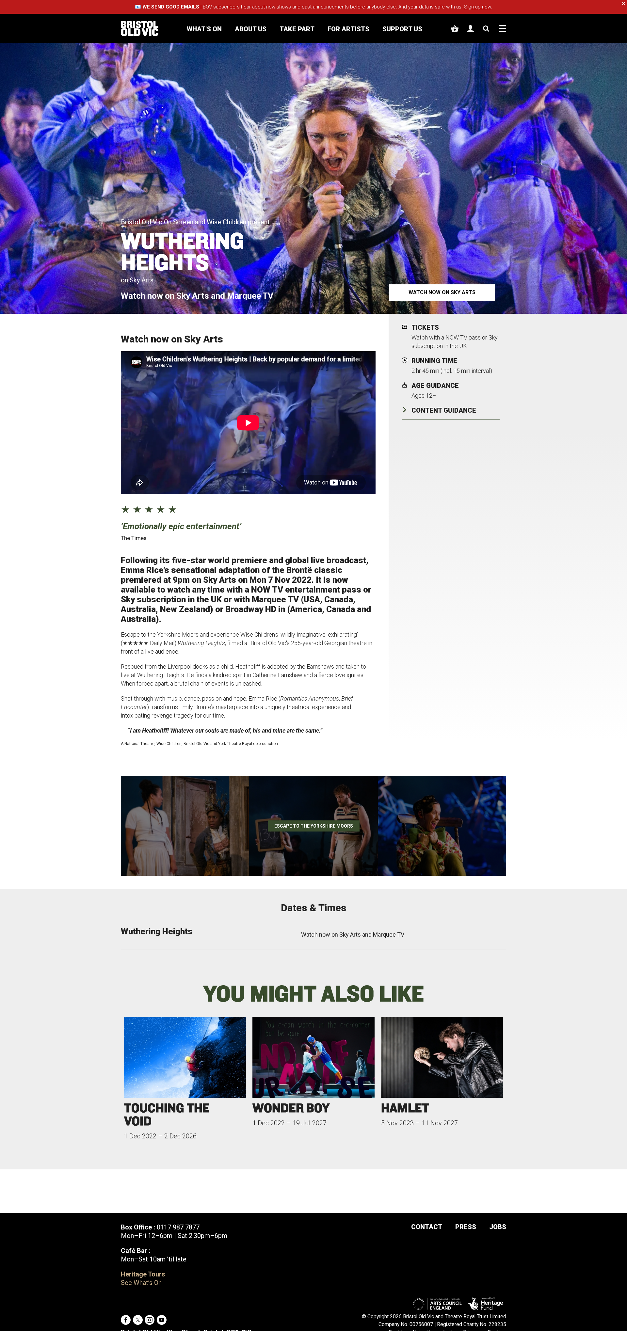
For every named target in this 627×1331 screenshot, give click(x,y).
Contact (426, 1227)
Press (465, 1227)
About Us (250, 29)
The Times (133, 538)
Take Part (297, 29)
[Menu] (502, 28)
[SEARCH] (486, 28)
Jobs (497, 1227)
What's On (204, 29)
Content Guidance (443, 410)
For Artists (348, 29)
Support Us (402, 29)
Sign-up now (477, 7)
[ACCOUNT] (470, 28)
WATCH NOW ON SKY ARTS (442, 292)
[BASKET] (454, 28)
